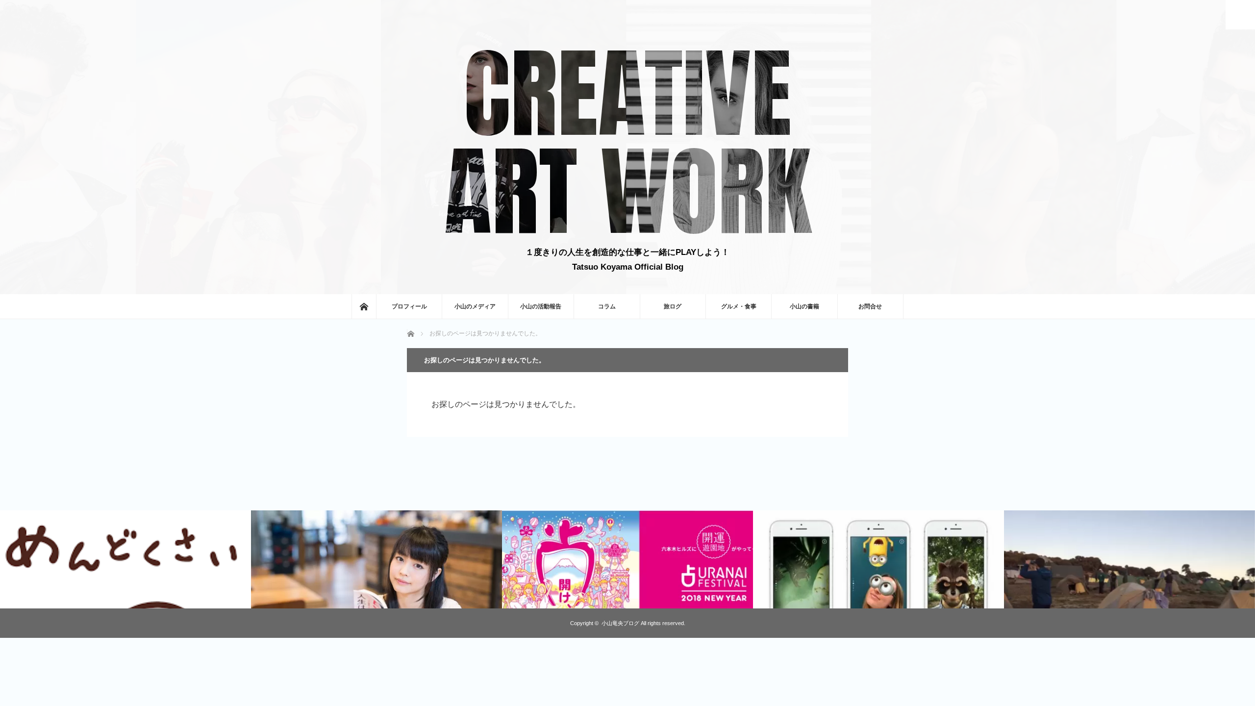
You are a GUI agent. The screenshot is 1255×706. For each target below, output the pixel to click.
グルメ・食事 (738, 306)
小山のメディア (475, 306)
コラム (607, 306)
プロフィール (409, 306)
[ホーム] (363, 306)
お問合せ (870, 306)
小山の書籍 (804, 306)
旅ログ (672, 306)
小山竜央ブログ (620, 623)
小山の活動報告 (540, 306)
